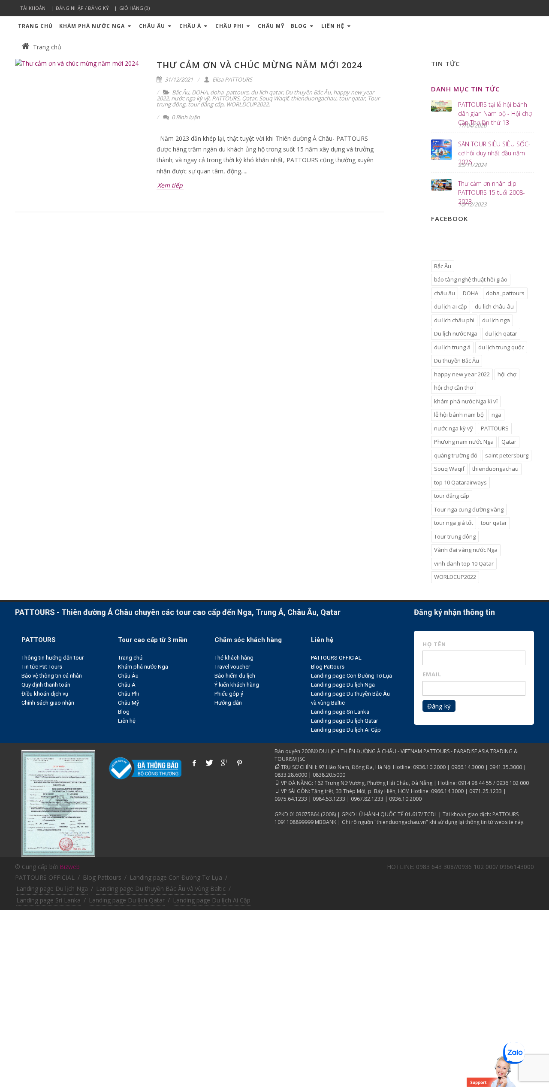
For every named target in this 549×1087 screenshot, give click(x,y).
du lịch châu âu (494, 306)
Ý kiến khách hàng (236, 684)
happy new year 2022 (462, 374)
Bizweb (70, 867)
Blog (300, 26)
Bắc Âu (180, 92)
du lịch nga (496, 320)
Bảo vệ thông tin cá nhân (51, 675)
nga (496, 414)
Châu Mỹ (271, 26)
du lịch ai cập (450, 306)
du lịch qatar (267, 92)
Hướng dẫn (228, 702)
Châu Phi (230, 26)
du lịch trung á (452, 347)
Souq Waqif (273, 98)
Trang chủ (35, 26)
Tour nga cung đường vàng (469, 509)
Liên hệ (333, 26)
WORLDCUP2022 (247, 104)
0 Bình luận (185, 117)
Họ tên (434, 644)
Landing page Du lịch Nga (343, 684)
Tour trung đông (455, 536)
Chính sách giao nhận (47, 702)
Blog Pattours (327, 666)
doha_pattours (229, 92)
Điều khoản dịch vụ (44, 693)
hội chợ (507, 374)
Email (431, 674)
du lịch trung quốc (501, 347)
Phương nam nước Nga (464, 441)
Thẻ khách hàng (233, 657)
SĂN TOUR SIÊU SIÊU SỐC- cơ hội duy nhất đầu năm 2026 (494, 153)
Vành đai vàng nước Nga (466, 550)
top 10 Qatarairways (460, 482)
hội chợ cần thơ (453, 387)
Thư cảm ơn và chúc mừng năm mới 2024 (259, 65)
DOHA (200, 92)
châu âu (444, 293)
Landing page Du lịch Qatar (344, 721)
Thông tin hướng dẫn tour (52, 657)
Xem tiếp (170, 185)
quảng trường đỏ (455, 455)
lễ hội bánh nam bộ (459, 414)
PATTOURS (225, 98)
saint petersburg (506, 455)
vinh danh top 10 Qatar (464, 563)
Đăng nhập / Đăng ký (82, 8)
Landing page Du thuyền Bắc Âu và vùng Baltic (161, 888)
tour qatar (352, 98)
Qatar (249, 98)
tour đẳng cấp (205, 104)
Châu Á (191, 26)
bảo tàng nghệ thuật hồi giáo (470, 279)
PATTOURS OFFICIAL (336, 657)
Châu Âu (153, 26)
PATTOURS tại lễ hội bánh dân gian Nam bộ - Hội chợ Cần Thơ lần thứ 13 (495, 113)
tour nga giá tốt (453, 523)
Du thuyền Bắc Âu (308, 92)
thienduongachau (313, 98)
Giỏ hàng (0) (134, 8)
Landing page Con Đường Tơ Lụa (351, 675)
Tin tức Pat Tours (41, 666)
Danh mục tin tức (465, 89)
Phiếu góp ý (228, 693)
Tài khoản (32, 8)
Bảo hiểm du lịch (234, 675)
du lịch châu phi (454, 320)
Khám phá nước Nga (93, 26)
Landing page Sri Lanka (340, 712)
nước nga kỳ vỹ (190, 98)
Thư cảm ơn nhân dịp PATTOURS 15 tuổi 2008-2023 (491, 192)
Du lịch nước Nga (455, 333)
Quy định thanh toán (45, 684)
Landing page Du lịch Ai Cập (346, 730)
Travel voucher (232, 666)
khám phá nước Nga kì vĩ (466, 401)
